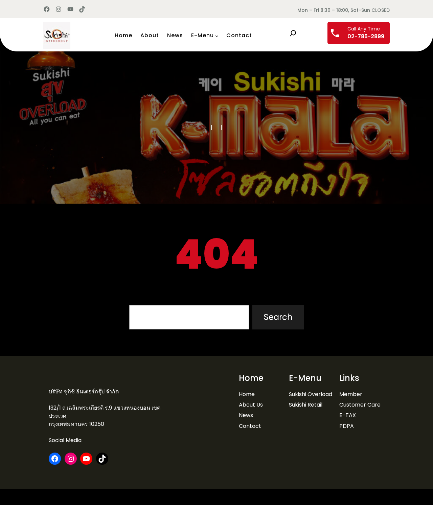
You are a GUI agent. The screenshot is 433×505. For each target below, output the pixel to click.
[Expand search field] (293, 33)
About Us (251, 405)
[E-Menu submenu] (217, 35)
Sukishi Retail (305, 405)
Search (278, 317)
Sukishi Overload (310, 394)
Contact (250, 426)
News (246, 415)
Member (350, 394)
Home (247, 394)
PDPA (346, 426)
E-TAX (347, 415)
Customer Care (360, 405)
